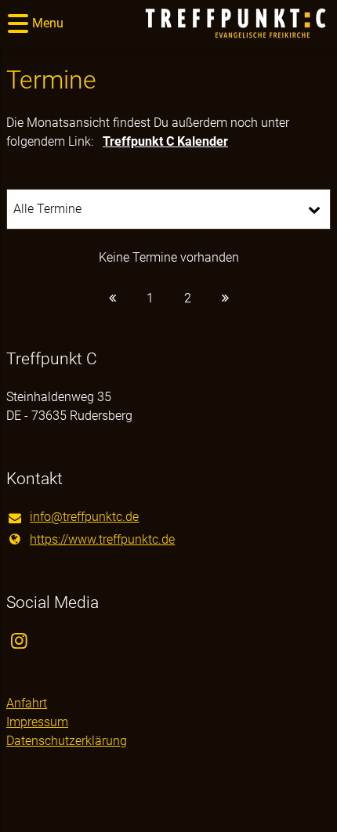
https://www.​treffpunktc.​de (102, 539)
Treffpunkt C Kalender (165, 141)
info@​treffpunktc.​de (84, 516)
